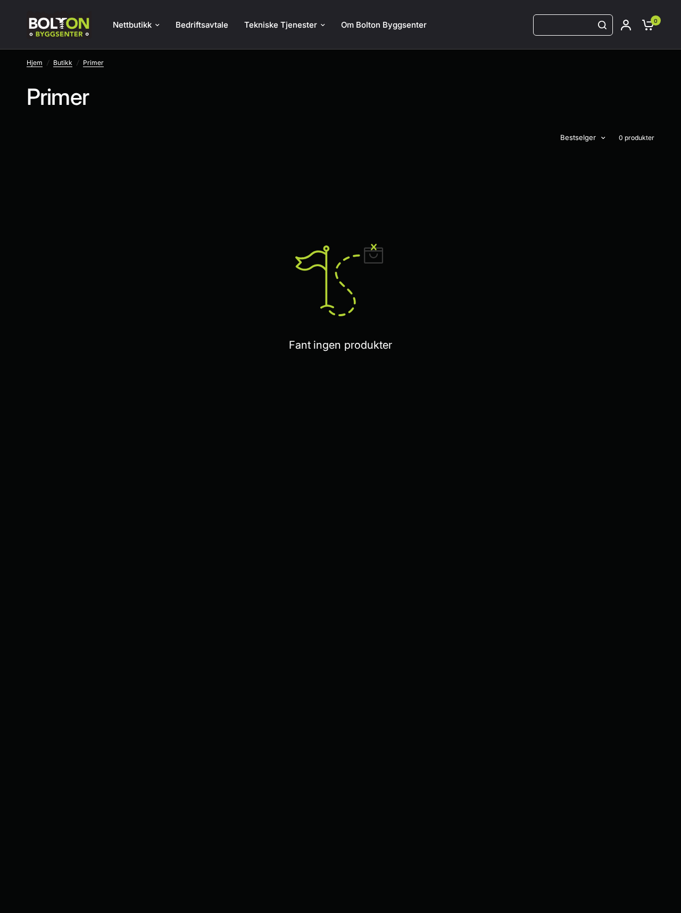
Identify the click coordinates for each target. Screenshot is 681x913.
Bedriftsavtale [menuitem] (202, 25)
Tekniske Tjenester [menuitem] (280, 25)
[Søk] (602, 25)
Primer (93, 63)
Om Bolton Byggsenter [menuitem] (384, 25)
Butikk (62, 63)
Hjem (35, 63)
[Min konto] (626, 25)
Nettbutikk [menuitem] (132, 25)
